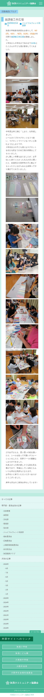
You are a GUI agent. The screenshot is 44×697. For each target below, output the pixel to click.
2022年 (6, 611)
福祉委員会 (7, 536)
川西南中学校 (21, 660)
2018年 (6, 628)
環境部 (5, 524)
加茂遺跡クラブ (9, 553)
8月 (7, 568)
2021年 (6, 615)
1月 (7, 594)
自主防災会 (7, 549)
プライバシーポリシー (22, 690)
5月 (7, 581)
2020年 (6, 619)
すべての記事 (7, 499)
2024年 (6, 602)
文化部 (5, 519)
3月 (7, 585)
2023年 (6, 607)
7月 (7, 572)
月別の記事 (6, 559)
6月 (7, 577)
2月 (7, 590)
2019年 (6, 624)
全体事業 (6, 511)
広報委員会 (7, 541)
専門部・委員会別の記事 (11, 506)
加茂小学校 (22, 647)
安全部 (5, 528)
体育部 (5, 515)
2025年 (6, 598)
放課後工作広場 (14, 19)
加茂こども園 (21, 653)
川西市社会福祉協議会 (22, 673)
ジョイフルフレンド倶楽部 (13, 532)
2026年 (6, 564)
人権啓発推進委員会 (11, 545)
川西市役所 (22, 666)
